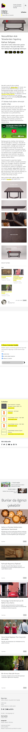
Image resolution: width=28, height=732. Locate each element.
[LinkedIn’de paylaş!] (14, 52)
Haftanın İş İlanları (7, 358)
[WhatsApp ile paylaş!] (18, 52)
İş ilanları (4, 402)
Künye (2, 704)
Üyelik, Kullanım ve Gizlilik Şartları (8, 706)
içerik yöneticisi (11, 408)
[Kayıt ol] (24, 362)
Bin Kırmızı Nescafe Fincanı (6, 292)
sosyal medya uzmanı (12, 419)
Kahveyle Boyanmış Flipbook (6, 276)
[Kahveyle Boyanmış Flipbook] (6, 272)
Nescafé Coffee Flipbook (8, 93)
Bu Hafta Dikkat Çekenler (9, 356)
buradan (9, 179)
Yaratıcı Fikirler (4, 717)
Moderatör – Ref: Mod (13, 411)
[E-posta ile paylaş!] (21, 52)
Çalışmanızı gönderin (5, 725)
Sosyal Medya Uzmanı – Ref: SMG (16, 424)
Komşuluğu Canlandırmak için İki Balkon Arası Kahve (18, 278)
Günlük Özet (6, 354)
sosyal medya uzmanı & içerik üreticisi (16, 434)
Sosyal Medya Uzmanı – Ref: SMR (16, 417)
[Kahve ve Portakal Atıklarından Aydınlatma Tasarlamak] (14, 516)
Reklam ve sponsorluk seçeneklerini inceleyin (11, 728)
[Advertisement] (14, 382)
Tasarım (6, 722)
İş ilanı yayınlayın (4, 726)
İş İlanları (23, 12)
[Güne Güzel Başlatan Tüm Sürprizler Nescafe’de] (14, 626)
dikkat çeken (14, 87)
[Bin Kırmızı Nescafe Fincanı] (6, 288)
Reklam (2, 722)
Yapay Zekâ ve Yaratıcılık (7, 15)
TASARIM (24, 300)
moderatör (10, 413)
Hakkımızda (3, 703)
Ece (9, 301)
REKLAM (24, 615)
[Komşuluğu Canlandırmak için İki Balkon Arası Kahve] (18, 272)
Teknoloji (11, 722)
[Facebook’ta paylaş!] (6, 52)
